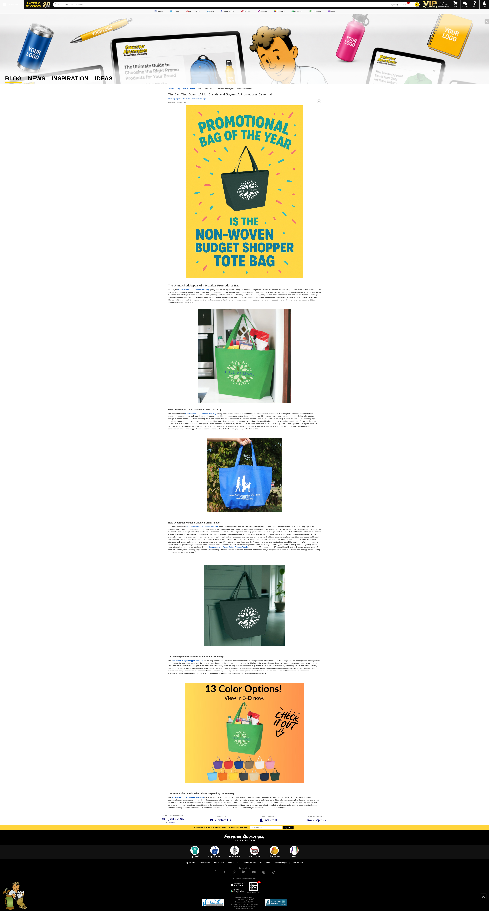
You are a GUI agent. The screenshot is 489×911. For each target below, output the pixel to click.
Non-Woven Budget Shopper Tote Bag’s (187, 797)
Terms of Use (233, 863)
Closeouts (298, 11)
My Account (190, 863)
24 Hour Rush (194, 11)
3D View (176, 11)
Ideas (104, 78)
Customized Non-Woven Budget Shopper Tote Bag (229, 547)
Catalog (160, 11)
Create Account (204, 863)
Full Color (281, 11)
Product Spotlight (189, 89)
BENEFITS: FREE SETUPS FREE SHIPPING (443, 5)
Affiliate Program (281, 863)
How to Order (219, 863)
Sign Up (288, 828)
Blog (333, 11)
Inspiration (70, 78)
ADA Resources (297, 863)
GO (417, 4)
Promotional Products (244, 840)
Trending (263, 11)
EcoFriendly (317, 11)
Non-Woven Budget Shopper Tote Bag (193, 290)
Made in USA (229, 11)
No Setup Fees (265, 863)
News (36, 78)
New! (212, 11)
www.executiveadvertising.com (244, 906)
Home (171, 89)
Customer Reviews (249, 863)
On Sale (247, 11)
